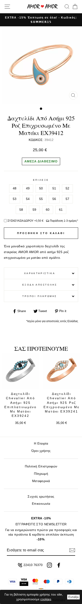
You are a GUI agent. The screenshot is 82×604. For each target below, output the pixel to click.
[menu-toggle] (7, 6)
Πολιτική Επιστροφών (41, 466)
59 (34, 209)
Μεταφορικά (41, 481)
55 (41, 199)
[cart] (74, 6)
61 (61, 209)
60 (47, 209)
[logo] (42, 7)
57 (67, 199)
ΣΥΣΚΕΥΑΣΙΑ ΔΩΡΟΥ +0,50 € (26, 220)
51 (54, 188)
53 (14, 199)
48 (14, 188)
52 (67, 188)
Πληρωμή (41, 473)
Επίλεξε (41, 180)
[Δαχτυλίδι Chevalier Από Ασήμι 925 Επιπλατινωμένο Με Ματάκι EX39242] (20, 371)
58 (21, 209)
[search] (67, 6)
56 (54, 199)
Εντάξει (73, 597)
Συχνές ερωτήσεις (41, 496)
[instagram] (49, 565)
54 (28, 199)
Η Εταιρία (41, 443)
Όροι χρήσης (41, 451)
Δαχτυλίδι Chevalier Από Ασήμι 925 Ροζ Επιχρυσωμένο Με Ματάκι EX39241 (61, 402)
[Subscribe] (72, 550)
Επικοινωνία (41, 503)
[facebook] (58, 565)
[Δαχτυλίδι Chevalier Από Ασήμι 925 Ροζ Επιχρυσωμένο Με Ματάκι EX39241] (61, 371)
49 (28, 188)
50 (41, 188)
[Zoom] (73, 95)
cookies (45, 599)
